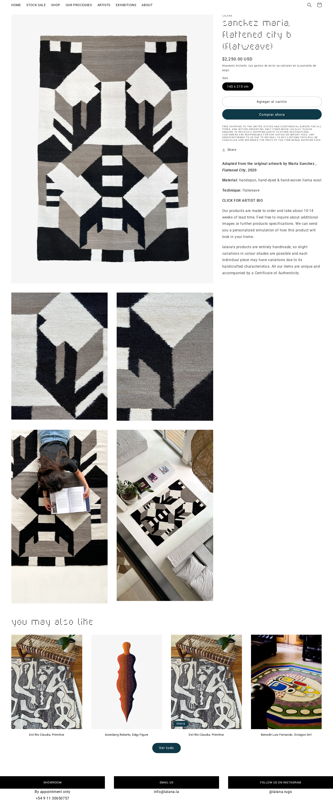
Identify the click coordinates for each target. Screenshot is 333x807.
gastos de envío (265, 65)
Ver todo (166, 748)
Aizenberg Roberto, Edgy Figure (126, 734)
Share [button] (231, 150)
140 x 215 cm (238, 86)
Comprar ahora (272, 115)
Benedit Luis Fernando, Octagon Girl (286, 734)
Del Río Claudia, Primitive (46, 734)
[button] (309, 5)
